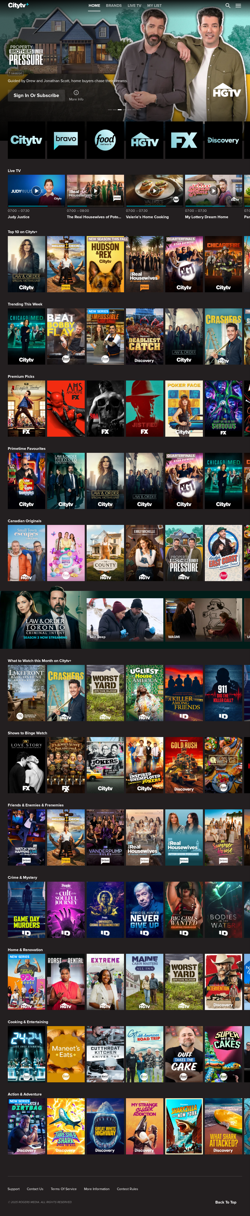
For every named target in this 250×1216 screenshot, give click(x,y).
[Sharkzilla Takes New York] (184, 1126)
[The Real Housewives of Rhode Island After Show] (184, 837)
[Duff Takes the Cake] (184, 1054)
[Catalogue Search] (228, 6)
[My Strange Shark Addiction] (144, 1126)
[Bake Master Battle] (65, 553)
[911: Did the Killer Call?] (223, 693)
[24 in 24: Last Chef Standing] (26, 1054)
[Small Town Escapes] (26, 553)
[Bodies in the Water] (223, 910)
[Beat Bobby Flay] (65, 336)
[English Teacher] (26, 408)
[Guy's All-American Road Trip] (144, 1054)
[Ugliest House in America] (144, 693)
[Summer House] (223, 837)
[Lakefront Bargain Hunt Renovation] (26, 693)
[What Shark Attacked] (223, 1126)
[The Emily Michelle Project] (144, 553)
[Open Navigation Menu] (238, 6)
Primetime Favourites (27, 448)
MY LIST (154, 5)
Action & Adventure (25, 1094)
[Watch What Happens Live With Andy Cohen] (26, 837)
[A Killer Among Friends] (184, 693)
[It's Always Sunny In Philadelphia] (65, 765)
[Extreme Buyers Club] (105, 982)
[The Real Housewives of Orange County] (144, 264)
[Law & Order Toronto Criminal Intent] (65, 481)
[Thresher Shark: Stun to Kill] (65, 1126)
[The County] (105, 553)
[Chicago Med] (26, 336)
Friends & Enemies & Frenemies (36, 805)
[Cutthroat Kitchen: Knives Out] (105, 1054)
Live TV (14, 170)
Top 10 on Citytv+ (22, 231)
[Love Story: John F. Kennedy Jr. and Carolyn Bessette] (26, 765)
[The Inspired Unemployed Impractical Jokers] (144, 765)
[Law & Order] (184, 336)
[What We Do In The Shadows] (223, 408)
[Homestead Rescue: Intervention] (223, 982)
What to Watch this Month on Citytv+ (39, 660)
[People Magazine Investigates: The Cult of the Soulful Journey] (65, 910)
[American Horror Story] (65, 408)
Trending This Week (25, 304)
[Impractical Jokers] (105, 765)
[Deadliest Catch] (144, 336)
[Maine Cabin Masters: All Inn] (144, 982)
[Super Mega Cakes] (223, 1054)
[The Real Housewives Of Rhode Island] (144, 837)
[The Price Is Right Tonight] (26, 481)
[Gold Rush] (184, 765)
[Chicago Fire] (223, 264)
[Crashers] (223, 336)
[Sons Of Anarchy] (105, 408)
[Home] (18, 6)
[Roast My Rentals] (65, 982)
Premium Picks (21, 376)
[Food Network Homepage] (105, 140)
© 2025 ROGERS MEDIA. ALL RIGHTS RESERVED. (40, 1202)
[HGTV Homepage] (144, 140)
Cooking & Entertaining (28, 1022)
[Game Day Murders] (26, 910)
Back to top (225, 1202)
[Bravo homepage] (65, 140)
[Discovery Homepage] (223, 140)
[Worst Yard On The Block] (105, 693)
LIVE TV (134, 5)
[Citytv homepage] (26, 140)
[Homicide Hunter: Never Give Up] (144, 910)
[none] (14, 1189)
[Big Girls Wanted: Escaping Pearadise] (184, 910)
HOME (94, 5)
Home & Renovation (25, 949)
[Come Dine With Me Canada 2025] (223, 765)
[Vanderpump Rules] (105, 837)
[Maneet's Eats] (65, 1054)
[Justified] (144, 408)
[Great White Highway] (105, 1126)
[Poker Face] (184, 408)
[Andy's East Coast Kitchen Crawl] (223, 553)
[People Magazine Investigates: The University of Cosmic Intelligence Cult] (105, 910)
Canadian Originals (25, 521)
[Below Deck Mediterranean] (65, 264)
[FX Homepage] (184, 140)
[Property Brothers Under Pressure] (184, 553)
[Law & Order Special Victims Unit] (26, 264)
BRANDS (114, 5)
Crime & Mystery (22, 877)
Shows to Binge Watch (27, 733)
